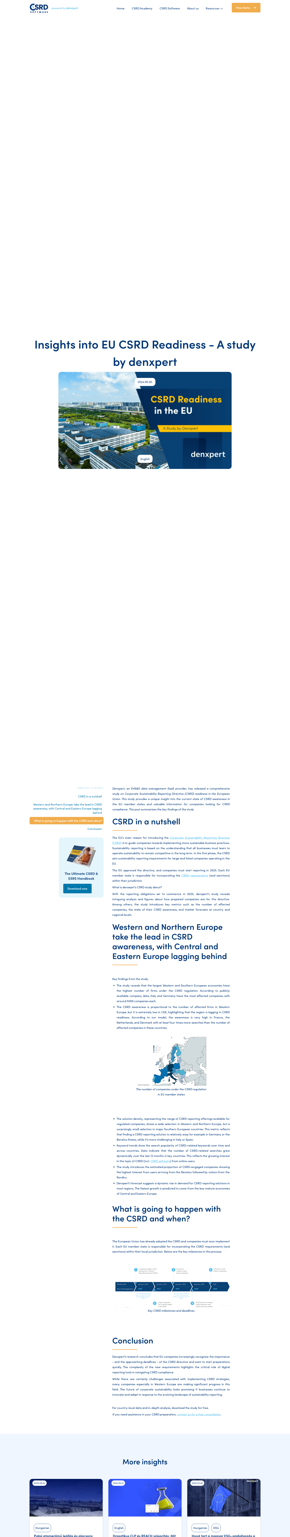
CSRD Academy (142, 8)
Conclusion (94, 829)
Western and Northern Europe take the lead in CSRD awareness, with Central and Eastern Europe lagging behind (67, 808)
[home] (54, 8)
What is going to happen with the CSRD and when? (68, 820)
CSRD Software (170, 8)
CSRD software (160, 1161)
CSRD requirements (194, 875)
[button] (216, 8)
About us (193, 8)
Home (121, 8)
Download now (77, 888)
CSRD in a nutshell (90, 796)
